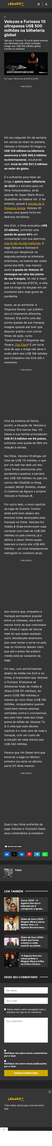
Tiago (18, 870)
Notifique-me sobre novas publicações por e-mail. (25, 1065)
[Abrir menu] (38, 4)
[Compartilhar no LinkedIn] (22, 854)
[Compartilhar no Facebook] (6, 854)
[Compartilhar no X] (14, 854)
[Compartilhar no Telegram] (37, 854)
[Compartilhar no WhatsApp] (45, 854)
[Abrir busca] (46, 4)
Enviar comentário (26, 1073)
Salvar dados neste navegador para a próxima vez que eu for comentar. (26, 1011)
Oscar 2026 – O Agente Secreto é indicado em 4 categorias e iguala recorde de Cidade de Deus (33, 907)
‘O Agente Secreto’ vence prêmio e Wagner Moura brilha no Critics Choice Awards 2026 (32, 961)
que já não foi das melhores (22, 243)
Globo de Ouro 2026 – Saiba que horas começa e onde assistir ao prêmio (33, 941)
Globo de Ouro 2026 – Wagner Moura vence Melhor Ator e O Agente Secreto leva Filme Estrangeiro (33, 925)
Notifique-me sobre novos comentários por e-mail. (25, 1054)
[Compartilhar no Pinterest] (29, 854)
